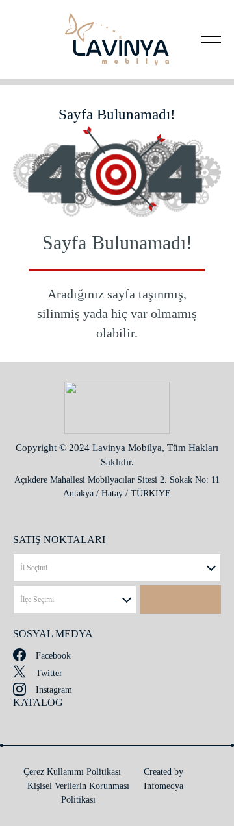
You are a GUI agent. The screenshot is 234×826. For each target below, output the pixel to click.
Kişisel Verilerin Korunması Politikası (78, 793)
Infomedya (163, 786)
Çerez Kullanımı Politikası (72, 772)
